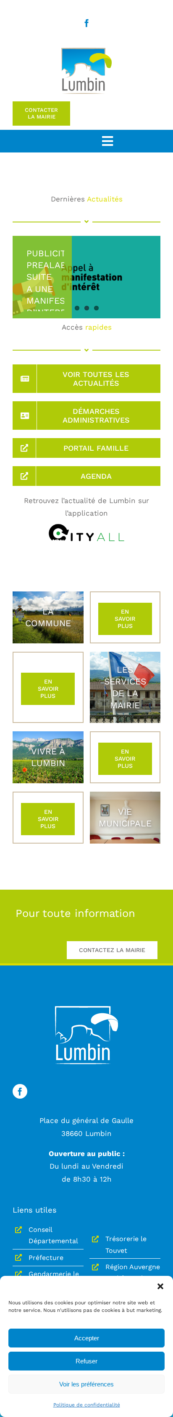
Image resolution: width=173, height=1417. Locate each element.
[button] (160, 1286)
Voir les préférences (86, 1384)
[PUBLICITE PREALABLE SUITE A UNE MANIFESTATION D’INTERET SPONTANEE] (86, 277)
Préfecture (46, 1258)
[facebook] (87, 23)
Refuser (86, 1361)
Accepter (86, 1338)
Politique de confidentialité (86, 1405)
